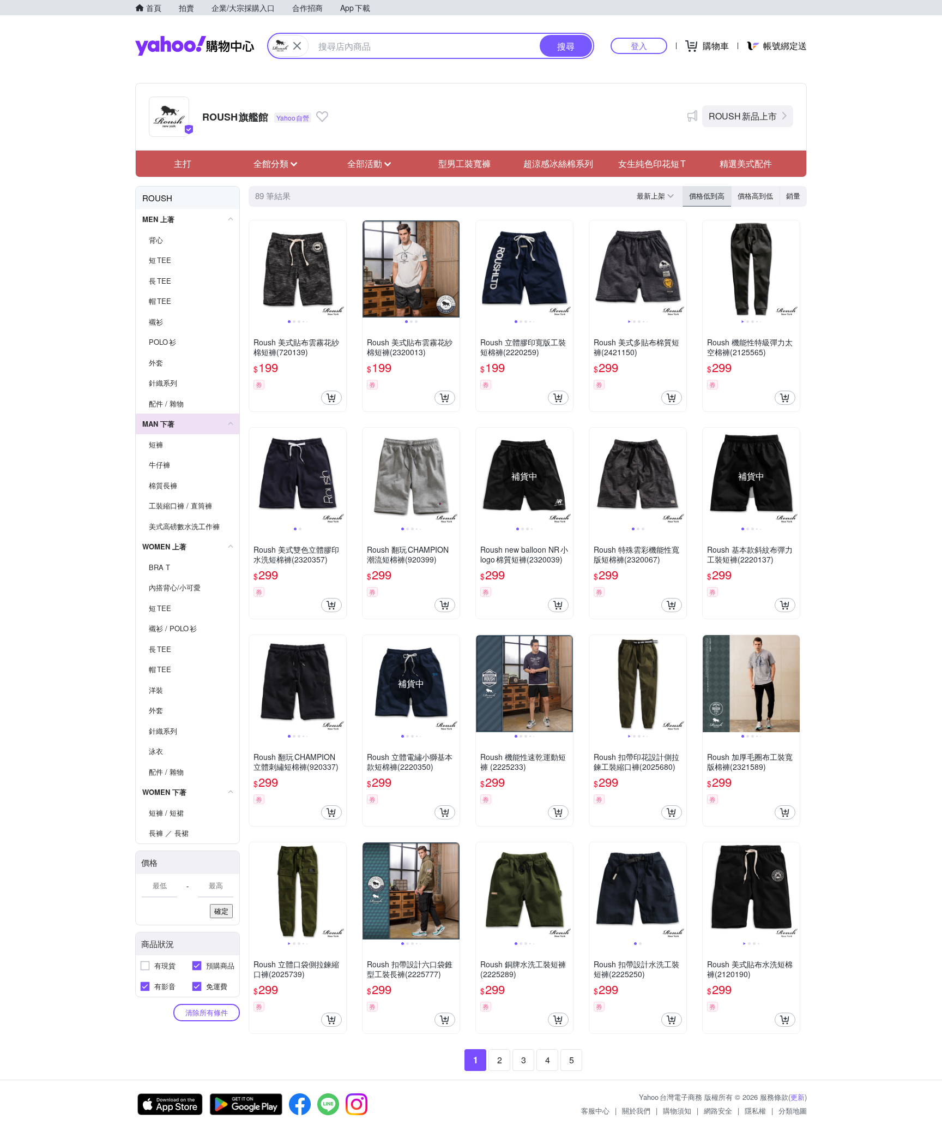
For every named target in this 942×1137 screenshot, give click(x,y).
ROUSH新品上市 (743, 116)
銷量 (793, 195)
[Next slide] (339, 269)
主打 (182, 163)
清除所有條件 (206, 1012)
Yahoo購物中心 (194, 46)
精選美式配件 (746, 163)
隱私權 (755, 1110)
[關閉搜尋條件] (297, 45)
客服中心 (595, 1110)
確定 (221, 911)
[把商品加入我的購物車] (331, 398)
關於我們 (636, 1110)
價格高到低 (755, 195)
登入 (639, 45)
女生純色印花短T (652, 163)
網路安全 (718, 1110)
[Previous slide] (256, 269)
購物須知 (677, 1110)
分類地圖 (792, 1110)
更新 (797, 1097)
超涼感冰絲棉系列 (558, 163)
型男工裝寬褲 (464, 163)
